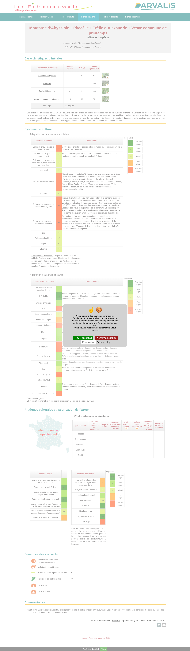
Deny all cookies (107, 338)
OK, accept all (84, 338)
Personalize (88, 342)
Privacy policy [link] (103, 342)
